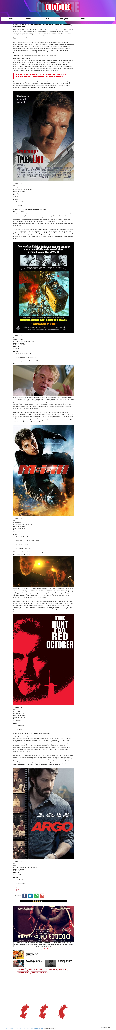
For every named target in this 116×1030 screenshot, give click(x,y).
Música (29, 19)
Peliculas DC (21, 969)
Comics (82, 19)
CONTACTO (26, 1028)
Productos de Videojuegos (37, 1028)
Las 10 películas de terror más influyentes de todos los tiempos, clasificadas (65, 961)
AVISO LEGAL (19, 1028)
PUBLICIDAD (4, 1028)
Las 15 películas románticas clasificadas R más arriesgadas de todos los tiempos (34, 961)
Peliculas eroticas (23, 972)
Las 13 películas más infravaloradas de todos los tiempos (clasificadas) (33, 953)
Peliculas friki (62, 969)
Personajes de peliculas (35, 969)
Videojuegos (64, 19)
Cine (11, 19)
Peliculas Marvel (50, 969)
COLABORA (12, 1028)
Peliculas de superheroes (38, 972)
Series (47, 19)
